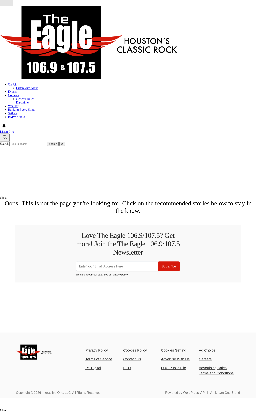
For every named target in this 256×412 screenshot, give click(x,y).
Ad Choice (207, 350)
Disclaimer (23, 102)
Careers (205, 359)
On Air (12, 84)
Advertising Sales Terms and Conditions (216, 370)
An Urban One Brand (225, 392)
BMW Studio (16, 117)
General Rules (25, 98)
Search (4, 143)
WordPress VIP (194, 392)
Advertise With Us (175, 359)
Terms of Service (98, 359)
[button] (128, 198)
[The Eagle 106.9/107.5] (34, 358)
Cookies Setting (173, 350)
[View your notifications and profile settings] (4, 126)
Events (12, 91)
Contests (13, 95)
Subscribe (169, 266)
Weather (13, 106)
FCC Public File (173, 368)
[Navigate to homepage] (128, 42)
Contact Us (132, 359)
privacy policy (120, 274)
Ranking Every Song (21, 109)
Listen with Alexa (27, 88)
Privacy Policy (96, 350)
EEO (127, 368)
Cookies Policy (135, 350)
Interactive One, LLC (56, 392)
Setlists (12, 113)
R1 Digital (93, 368)
